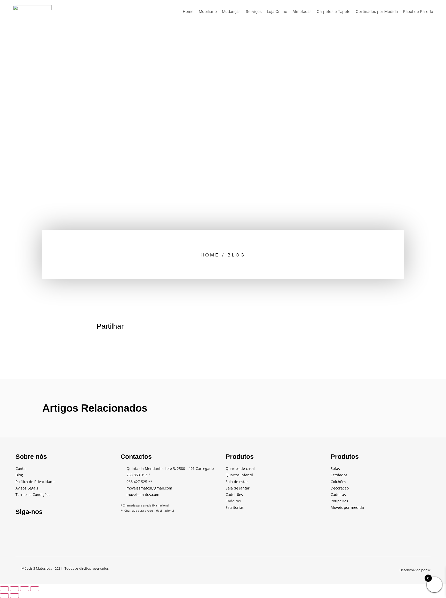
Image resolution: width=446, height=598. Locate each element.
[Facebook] (21, 526)
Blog (236, 255)
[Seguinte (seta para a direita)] (14, 595)
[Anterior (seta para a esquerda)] (4, 595)
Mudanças (231, 11)
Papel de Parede (418, 11)
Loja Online (277, 11)
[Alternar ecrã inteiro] (14, 588)
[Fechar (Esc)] (34, 588)
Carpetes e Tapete (334, 11)
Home (188, 11)
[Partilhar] (24, 588)
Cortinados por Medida (377, 11)
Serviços (254, 11)
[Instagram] (74, 526)
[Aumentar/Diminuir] (4, 588)
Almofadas (302, 11)
